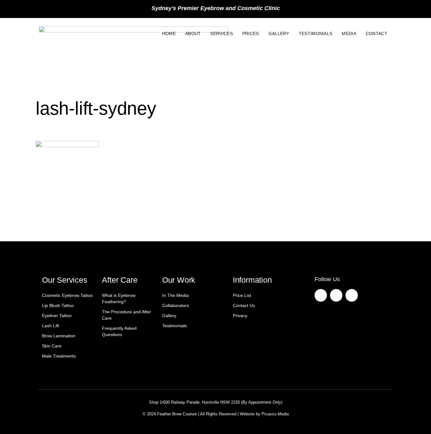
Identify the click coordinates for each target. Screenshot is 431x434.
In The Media (175, 295)
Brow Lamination (58, 335)
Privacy (240, 315)
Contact (376, 33)
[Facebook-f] (321, 295)
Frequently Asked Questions (119, 331)
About (193, 33)
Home (169, 33)
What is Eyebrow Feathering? (118, 298)
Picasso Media (275, 414)
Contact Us (244, 305)
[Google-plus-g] (351, 295)
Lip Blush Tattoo (58, 305)
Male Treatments (59, 356)
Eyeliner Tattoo (57, 315)
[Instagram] (336, 295)
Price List (242, 295)
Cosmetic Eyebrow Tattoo (67, 295)
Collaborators (175, 305)
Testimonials (316, 33)
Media (349, 33)
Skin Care (52, 345)
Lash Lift (50, 325)
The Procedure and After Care (126, 315)
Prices (250, 33)
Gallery (279, 33)
